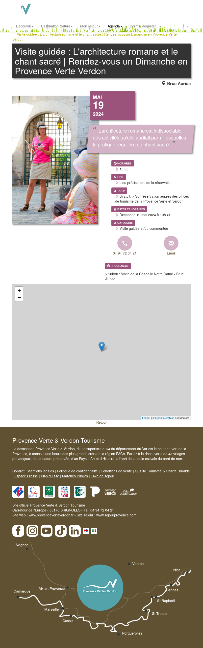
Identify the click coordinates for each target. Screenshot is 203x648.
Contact (18, 470)
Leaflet (146, 418)
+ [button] (19, 290)
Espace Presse (26, 475)
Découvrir (23, 25)
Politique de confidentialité (77, 470)
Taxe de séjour (102, 475)
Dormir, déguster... (144, 25)
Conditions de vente (116, 470)
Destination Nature (55, 25)
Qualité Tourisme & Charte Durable (162, 470)
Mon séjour (89, 25)
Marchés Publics (75, 475)
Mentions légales (40, 470)
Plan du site (50, 475)
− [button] (19, 298)
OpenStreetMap (164, 418)
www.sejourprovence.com (116, 514)
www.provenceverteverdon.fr (51, 514)
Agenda (114, 25)
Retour (101, 422)
